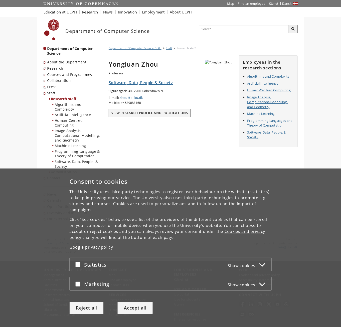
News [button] (108, 11)
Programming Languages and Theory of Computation (270, 123)
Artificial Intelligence (73, 114)
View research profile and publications (149, 113)
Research (55, 68)
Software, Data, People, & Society (76, 164)
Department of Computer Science (70, 51)
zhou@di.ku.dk (131, 97)
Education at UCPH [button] (60, 11)
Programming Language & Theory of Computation (77, 154)
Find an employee (251, 3)
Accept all (135, 308)
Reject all (86, 308)
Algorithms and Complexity (68, 107)
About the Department (66, 62)
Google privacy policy (91, 247)
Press (52, 86)
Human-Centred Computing (69, 123)
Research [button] (90, 11)
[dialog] (170, 247)
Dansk (287, 3)
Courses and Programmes (69, 74)
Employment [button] (153, 11)
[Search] (293, 29)
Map (230, 3)
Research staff (63, 98)
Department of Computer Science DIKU (135, 48)
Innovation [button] (127, 11)
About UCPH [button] (181, 11)
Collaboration (59, 80)
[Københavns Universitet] (51, 29)
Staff (51, 93)
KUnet (274, 3)
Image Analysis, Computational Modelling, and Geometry (77, 135)
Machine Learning (70, 145)
